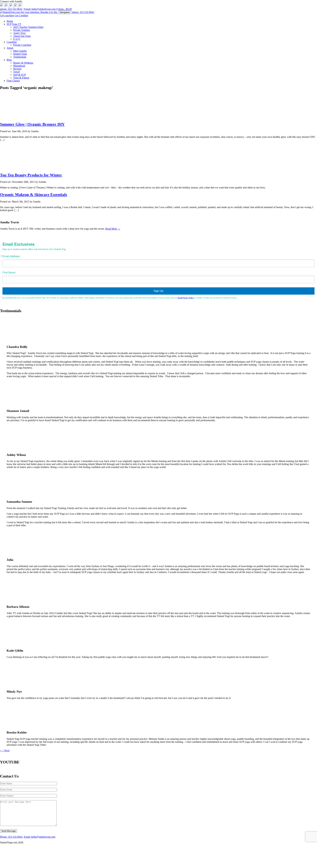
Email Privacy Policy (186, 297)
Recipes (17, 68)
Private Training (21, 30)
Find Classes (13, 80)
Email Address (11, 256)
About (10, 47)
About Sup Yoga (22, 36)
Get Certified (21, 15)
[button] (1, 750)
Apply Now (19, 33)
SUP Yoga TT (14, 24)
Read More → (112, 228)
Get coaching (7, 15)
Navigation (65, 12)
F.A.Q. (16, 39)
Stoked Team (20, 53)
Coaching (12, 42)
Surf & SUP (19, 74)
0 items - (64, 9)
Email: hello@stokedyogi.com (40, 9)
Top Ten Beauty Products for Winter (31, 175)
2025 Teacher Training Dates (28, 27)
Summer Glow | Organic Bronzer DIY (32, 124)
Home (10, 21)
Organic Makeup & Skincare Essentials (33, 194)
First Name (8, 272)
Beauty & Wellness (23, 62)
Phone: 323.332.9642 (11, 836)
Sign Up (158, 290)
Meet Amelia (20, 50)
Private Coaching (22, 45)
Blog (9, 59)
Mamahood (19, 65)
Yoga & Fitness (21, 77)
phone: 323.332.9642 (11, 9)
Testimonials (19, 56)
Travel (16, 71)
